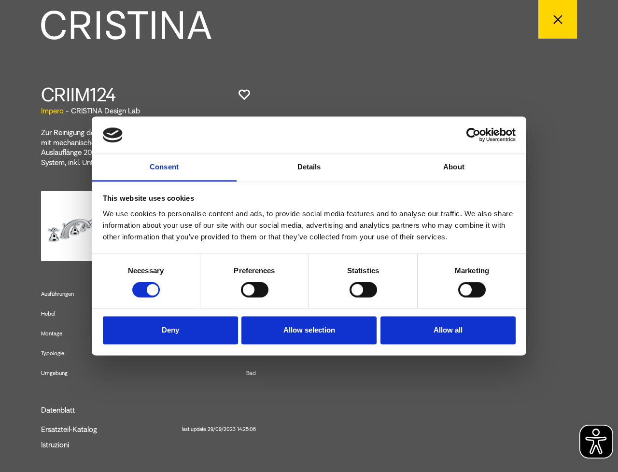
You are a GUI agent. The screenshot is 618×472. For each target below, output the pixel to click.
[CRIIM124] (76, 225)
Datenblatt (58, 410)
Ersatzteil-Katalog (148, 429)
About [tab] (453, 167)
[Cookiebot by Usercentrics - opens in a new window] (473, 135)
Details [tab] (309, 167)
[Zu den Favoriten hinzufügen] (244, 94)
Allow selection (309, 330)
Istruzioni (55, 445)
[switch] (254, 290)
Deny (170, 330)
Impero (52, 110)
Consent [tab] (164, 167)
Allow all (448, 330)
